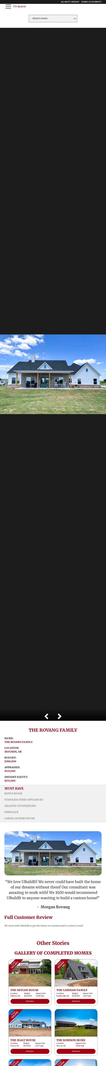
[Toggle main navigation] (8, 6)
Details (30, 1001)
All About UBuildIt (70, 2)
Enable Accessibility (91, 2)
